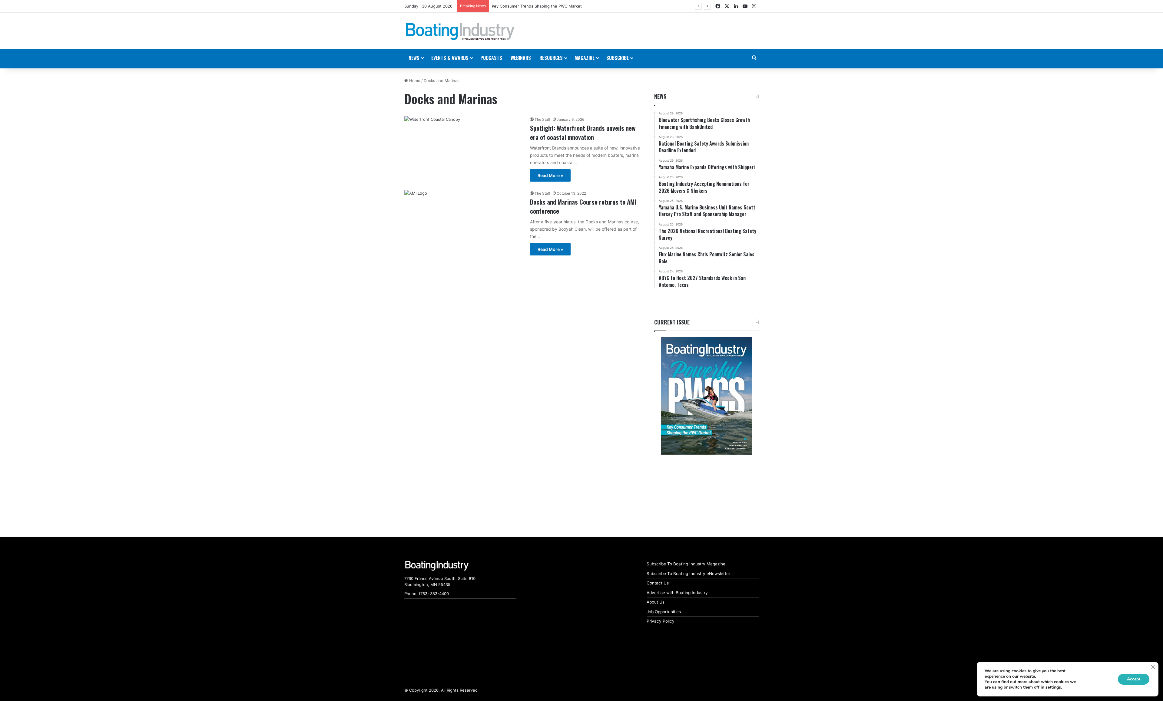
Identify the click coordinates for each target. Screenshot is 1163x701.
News (660, 96)
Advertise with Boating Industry (677, 592)
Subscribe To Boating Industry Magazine (686, 563)
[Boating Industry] (460, 31)
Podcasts (491, 57)
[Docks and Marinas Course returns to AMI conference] (463, 218)
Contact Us (658, 583)
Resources (551, 57)
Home (414, 80)
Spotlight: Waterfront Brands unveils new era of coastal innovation (583, 132)
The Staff (542, 119)
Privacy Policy (660, 621)
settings (1053, 687)
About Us (655, 602)
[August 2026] (706, 396)
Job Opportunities (664, 611)
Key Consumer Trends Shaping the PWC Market (537, 6)
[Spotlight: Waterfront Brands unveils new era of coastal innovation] (463, 149)
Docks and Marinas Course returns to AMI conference (583, 206)
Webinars (521, 57)
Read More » (550, 175)
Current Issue (672, 322)
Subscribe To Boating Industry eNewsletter (688, 573)
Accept (1133, 679)
